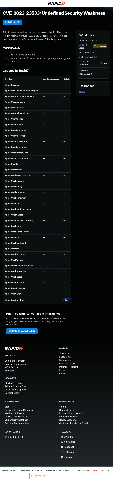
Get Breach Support (15, 389)
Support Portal (67, 410)
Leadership (65, 356)
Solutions (9, 370)
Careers (63, 373)
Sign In (63, 406)
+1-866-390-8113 (14, 437)
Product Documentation (71, 413)
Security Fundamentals (17, 423)
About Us (64, 353)
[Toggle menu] (108, 3)
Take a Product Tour (16, 386)
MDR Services (12, 367)
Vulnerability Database (16, 420)
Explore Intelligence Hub (22, 331)
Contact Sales (12, 393)
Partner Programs (68, 366)
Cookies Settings (38, 476)
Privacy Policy (96, 470)
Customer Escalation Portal (73, 423)
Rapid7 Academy (68, 420)
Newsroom (65, 360)
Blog (7, 406)
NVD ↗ (82, 91)
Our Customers (67, 363)
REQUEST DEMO (12, 22)
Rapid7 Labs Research (16, 416)
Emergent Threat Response (19, 410)
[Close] (109, 471)
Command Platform (15, 360)
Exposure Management (17, 364)
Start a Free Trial (13, 383)
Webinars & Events (14, 413)
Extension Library (68, 416)
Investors (64, 370)
